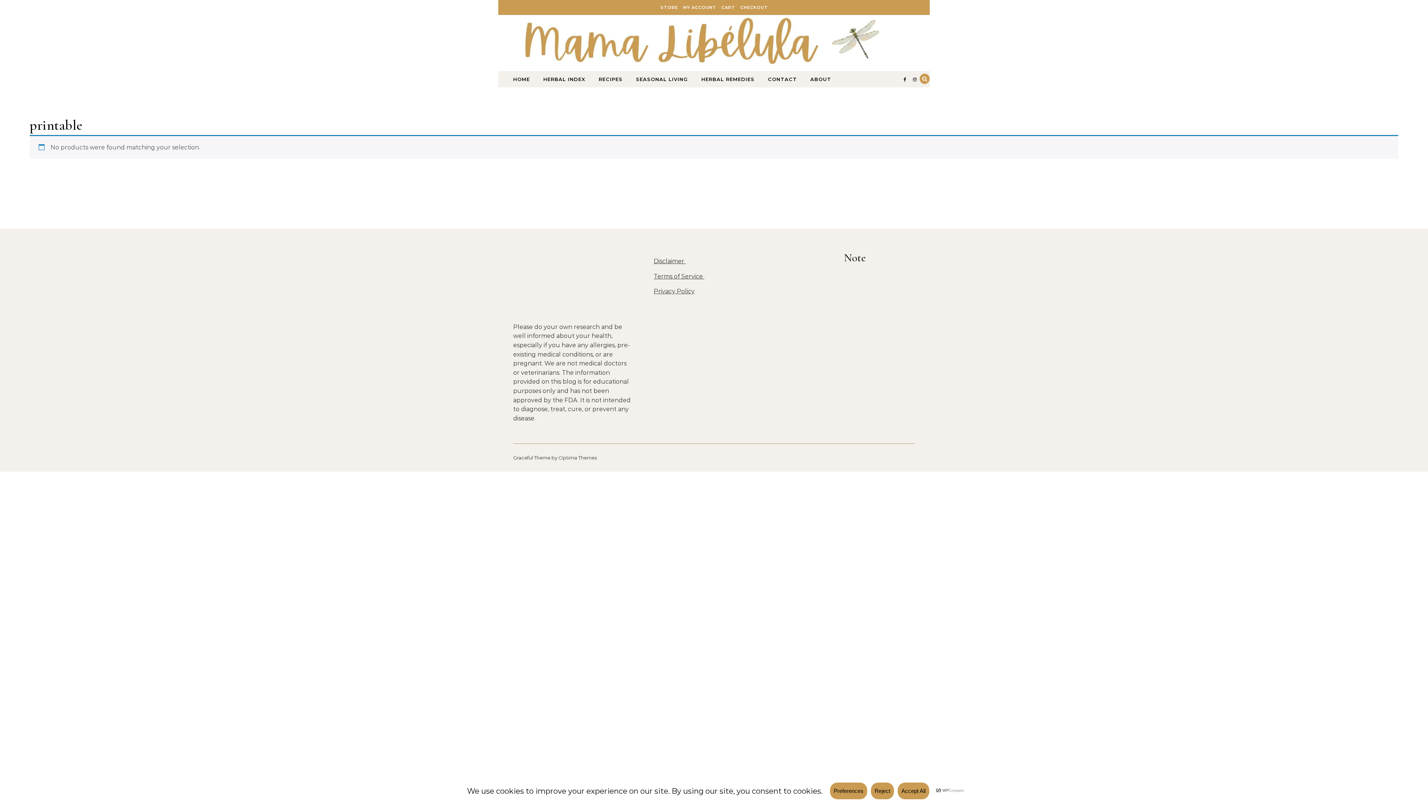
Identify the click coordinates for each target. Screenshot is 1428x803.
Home (521, 79)
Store (669, 7)
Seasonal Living (662, 79)
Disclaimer (670, 261)
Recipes (611, 79)
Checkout (754, 7)
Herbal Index (564, 79)
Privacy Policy (674, 291)
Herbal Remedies (728, 79)
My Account (699, 7)
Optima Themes (578, 458)
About (820, 79)
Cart (728, 7)
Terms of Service (679, 276)
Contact (782, 79)
